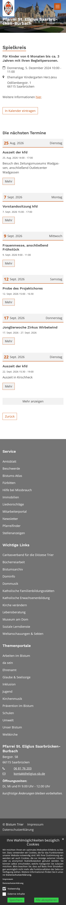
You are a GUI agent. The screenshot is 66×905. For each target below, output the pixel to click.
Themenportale (17, 646)
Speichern (16, 900)
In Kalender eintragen (20, 111)
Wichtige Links (16, 545)
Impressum (8, 879)
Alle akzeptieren (46, 900)
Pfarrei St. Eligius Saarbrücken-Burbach (31, 748)
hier (38, 97)
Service (9, 451)
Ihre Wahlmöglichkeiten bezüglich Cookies (33, 842)
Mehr (8, 181)
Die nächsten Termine (24, 132)
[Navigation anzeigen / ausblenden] (57, 6)
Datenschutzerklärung (18, 874)
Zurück (10, 416)
